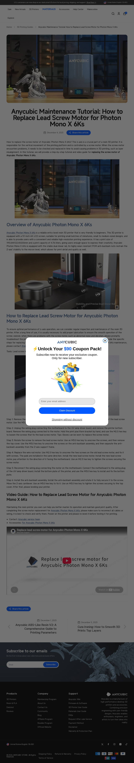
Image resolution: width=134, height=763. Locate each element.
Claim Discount (67, 410)
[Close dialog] (105, 340)
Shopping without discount (67, 419)
